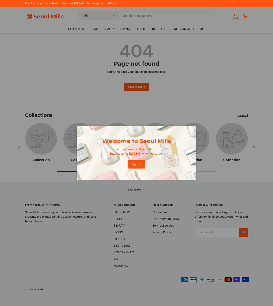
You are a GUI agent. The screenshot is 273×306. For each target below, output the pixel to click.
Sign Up (136, 164)
